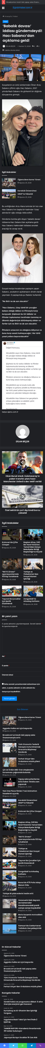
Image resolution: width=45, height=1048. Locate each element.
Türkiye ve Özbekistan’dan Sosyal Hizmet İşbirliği (31, 575)
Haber (15, 16)
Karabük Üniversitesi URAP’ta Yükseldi (27, 801)
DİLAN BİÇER (10, 46)
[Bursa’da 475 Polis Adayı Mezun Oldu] (9, 886)
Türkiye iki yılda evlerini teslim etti (18, 893)
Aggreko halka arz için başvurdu (17, 728)
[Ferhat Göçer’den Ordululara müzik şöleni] (9, 762)
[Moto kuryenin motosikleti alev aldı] (9, 918)
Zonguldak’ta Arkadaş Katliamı (31, 600)
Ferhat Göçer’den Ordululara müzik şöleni (29, 760)
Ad (4, 656)
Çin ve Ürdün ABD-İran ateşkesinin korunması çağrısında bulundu (18, 771)
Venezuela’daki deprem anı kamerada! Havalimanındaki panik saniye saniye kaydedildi (29, 904)
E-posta (6, 666)
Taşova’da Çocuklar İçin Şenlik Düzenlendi (29, 861)
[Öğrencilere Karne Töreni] (9, 182)
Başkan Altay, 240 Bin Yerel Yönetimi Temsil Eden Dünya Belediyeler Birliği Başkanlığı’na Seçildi (33, 547)
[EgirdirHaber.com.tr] (22, 7)
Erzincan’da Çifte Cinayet (10, 543)
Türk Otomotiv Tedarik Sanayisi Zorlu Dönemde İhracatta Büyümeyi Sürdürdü (29, 748)
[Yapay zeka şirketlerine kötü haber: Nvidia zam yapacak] (9, 782)
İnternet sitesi (7, 675)
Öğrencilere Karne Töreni (29, 179)
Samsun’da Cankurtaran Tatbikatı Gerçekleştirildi (29, 926)
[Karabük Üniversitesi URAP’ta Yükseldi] (9, 193)
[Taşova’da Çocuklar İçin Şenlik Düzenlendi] (12, 591)
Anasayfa (8, 16)
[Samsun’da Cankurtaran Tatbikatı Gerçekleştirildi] (9, 929)
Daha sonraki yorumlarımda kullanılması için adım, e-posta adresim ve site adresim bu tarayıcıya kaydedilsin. (21, 687)
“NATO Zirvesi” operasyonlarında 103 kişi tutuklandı (10, 574)
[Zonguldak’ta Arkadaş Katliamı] (33, 591)
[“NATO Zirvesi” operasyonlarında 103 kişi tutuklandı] (12, 564)
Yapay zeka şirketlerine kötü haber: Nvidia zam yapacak (29, 782)
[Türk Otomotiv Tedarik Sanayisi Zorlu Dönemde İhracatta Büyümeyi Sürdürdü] (9, 747)
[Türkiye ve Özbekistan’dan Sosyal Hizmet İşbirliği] (33, 564)
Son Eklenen (22, 709)
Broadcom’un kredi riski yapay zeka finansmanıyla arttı (19, 736)
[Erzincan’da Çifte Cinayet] (12, 534)
